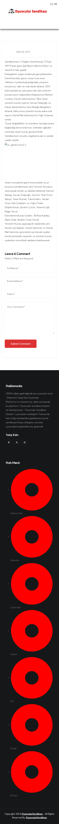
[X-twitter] (17, 442)
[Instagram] (24, 442)
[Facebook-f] (9, 442)
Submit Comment (21, 343)
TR (55, 4)
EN (51, 4)
